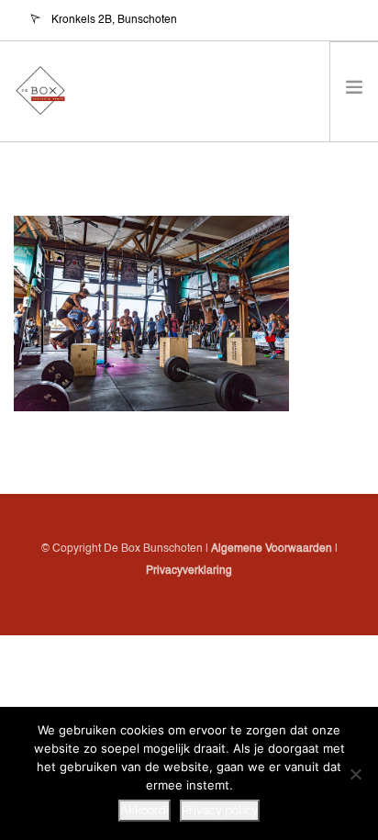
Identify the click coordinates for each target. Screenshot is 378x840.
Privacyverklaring (189, 571)
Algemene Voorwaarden (271, 548)
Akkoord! (144, 810)
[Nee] (355, 774)
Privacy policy (220, 810)
